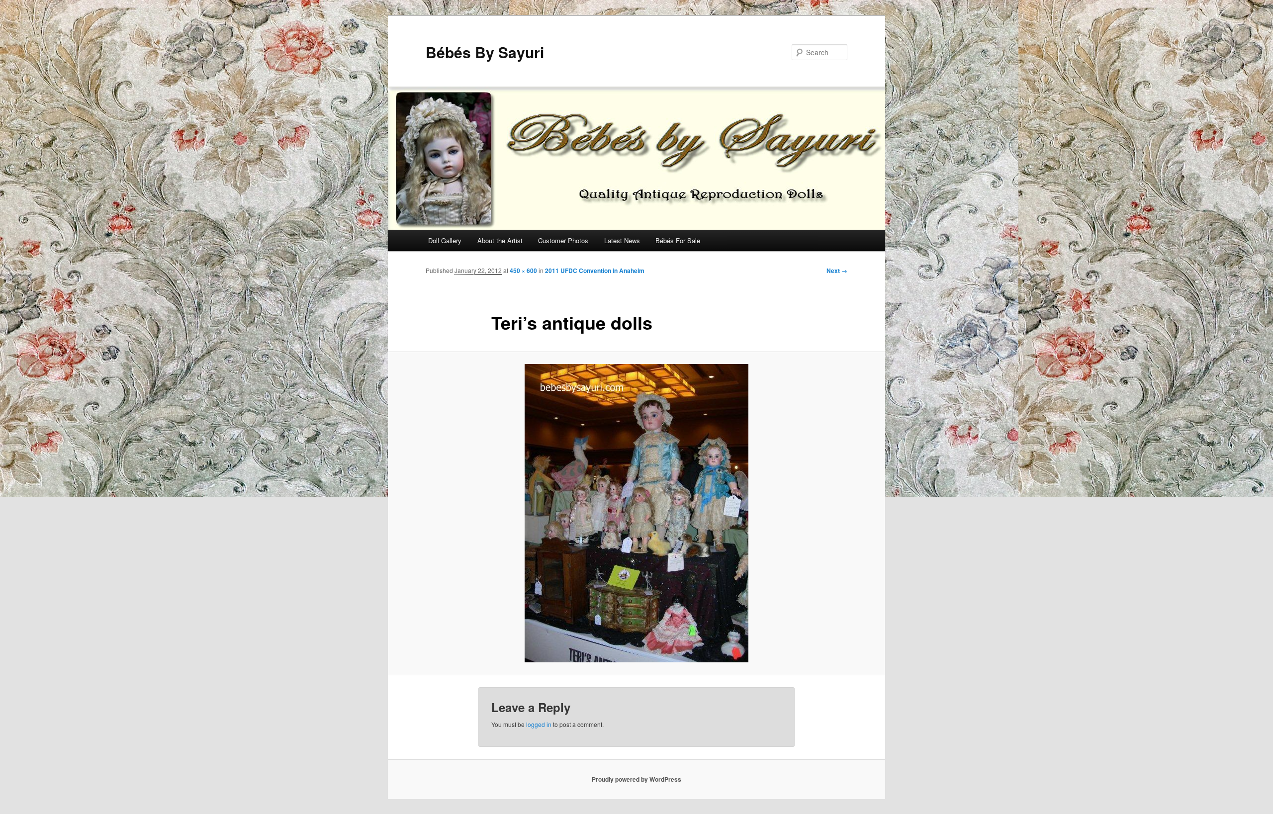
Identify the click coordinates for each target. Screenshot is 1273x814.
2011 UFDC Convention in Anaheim (594, 270)
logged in (538, 724)
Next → (836, 270)
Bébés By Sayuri (485, 52)
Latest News (622, 240)
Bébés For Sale (677, 240)
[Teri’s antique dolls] (636, 513)
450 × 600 (523, 270)
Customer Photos (563, 240)
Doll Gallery (444, 240)
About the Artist (500, 240)
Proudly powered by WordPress (636, 779)
